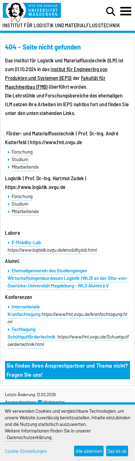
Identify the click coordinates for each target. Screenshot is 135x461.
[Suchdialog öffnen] (110, 11)
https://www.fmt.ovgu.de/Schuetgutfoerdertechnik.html (68, 340)
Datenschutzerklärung (29, 437)
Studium (20, 159)
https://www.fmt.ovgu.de (56, 142)
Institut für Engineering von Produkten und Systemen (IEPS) (56, 73)
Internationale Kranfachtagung (24, 310)
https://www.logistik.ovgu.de (35, 187)
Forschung (22, 152)
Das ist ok (117, 451)
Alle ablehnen (89, 451)
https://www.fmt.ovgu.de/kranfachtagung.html (67, 318)
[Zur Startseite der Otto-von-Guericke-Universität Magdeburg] (41, 13)
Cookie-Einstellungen (26, 451)
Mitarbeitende (25, 167)
